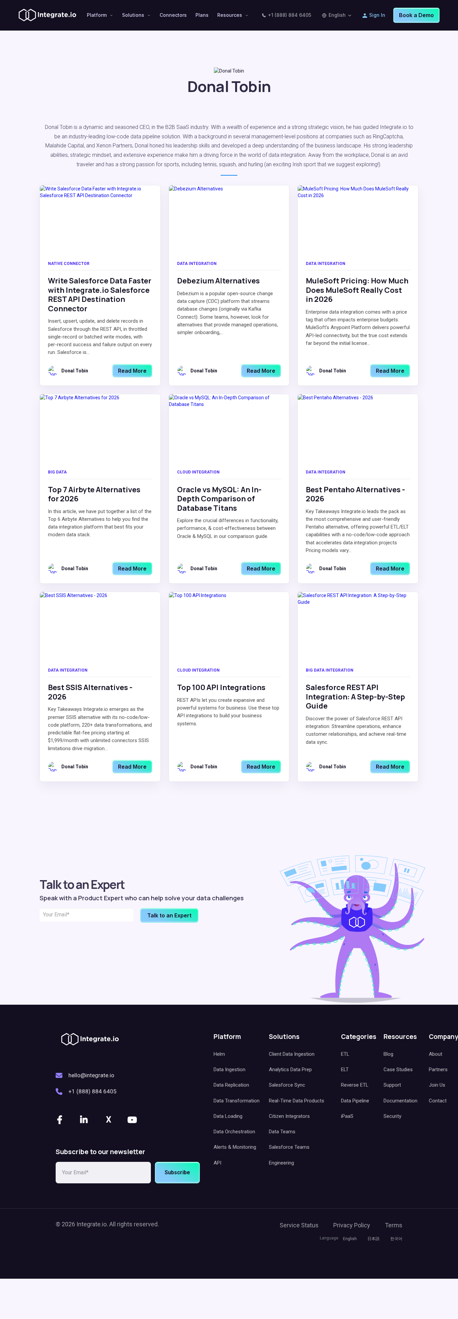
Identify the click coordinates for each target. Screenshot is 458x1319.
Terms (393, 1225)
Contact (438, 1101)
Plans (202, 15)
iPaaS (347, 1116)
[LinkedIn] (84, 1120)
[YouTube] (132, 1120)
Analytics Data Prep (290, 1069)
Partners (438, 1069)
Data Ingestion (229, 1069)
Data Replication (231, 1085)
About (435, 1054)
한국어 (396, 1238)
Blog (388, 1054)
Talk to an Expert (169, 915)
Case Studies (398, 1069)
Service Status (299, 1225)
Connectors (173, 15)
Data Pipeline (355, 1101)
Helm (219, 1054)
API (217, 1163)
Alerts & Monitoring (235, 1147)
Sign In (377, 15)
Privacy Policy (351, 1225)
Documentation (400, 1101)
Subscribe (177, 1172)
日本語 (373, 1238)
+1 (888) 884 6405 (289, 15)
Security (392, 1116)
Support (392, 1085)
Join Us (437, 1085)
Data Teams (282, 1132)
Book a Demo (416, 15)
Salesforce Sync (287, 1085)
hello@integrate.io (91, 1075)
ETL (345, 1054)
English (337, 15)
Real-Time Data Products (296, 1101)
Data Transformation (237, 1101)
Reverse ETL (354, 1085)
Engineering (281, 1163)
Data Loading (228, 1116)
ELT (345, 1069)
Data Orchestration (234, 1132)
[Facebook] (60, 1120)
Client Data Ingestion (291, 1054)
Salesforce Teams (289, 1147)
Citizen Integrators (289, 1116)
